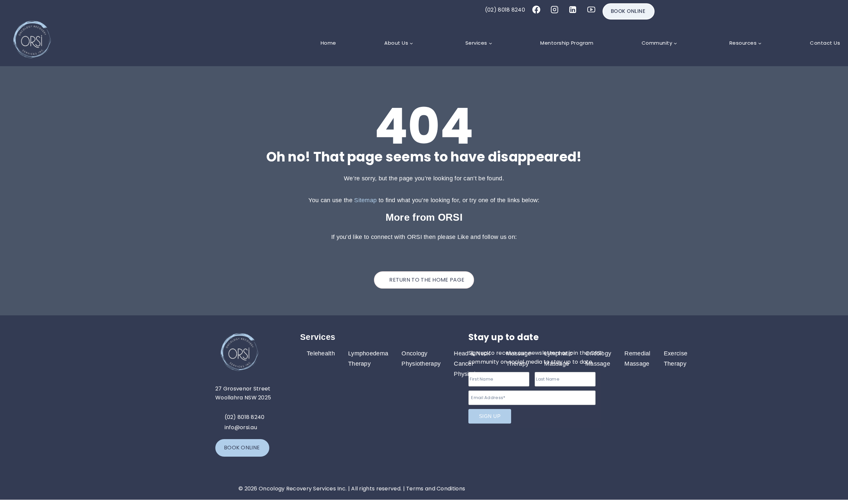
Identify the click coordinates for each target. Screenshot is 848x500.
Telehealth (321, 353)
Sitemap (365, 200)
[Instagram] (554, 10)
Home (328, 42)
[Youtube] (434, 252)
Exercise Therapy (675, 358)
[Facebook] (536, 10)
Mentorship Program (566, 42)
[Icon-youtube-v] (531, 460)
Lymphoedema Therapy (368, 358)
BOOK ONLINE (628, 11)
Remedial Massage (637, 358)
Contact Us (825, 42)
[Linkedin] (573, 10)
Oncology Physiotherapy (421, 358)
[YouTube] (591, 10)
